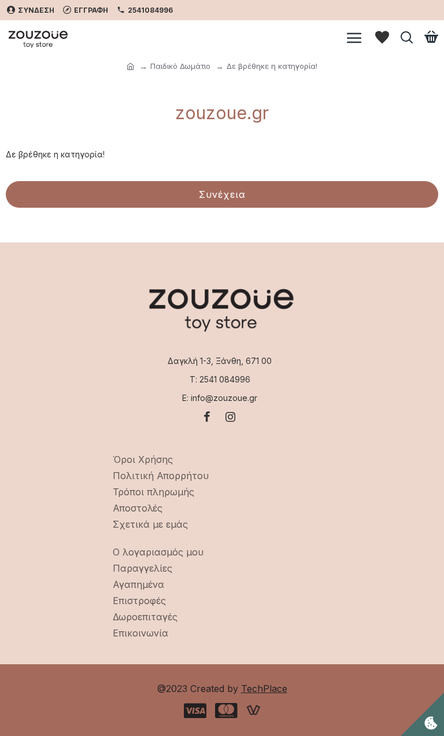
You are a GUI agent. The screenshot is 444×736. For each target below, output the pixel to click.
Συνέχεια (222, 194)
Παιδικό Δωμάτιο (180, 66)
